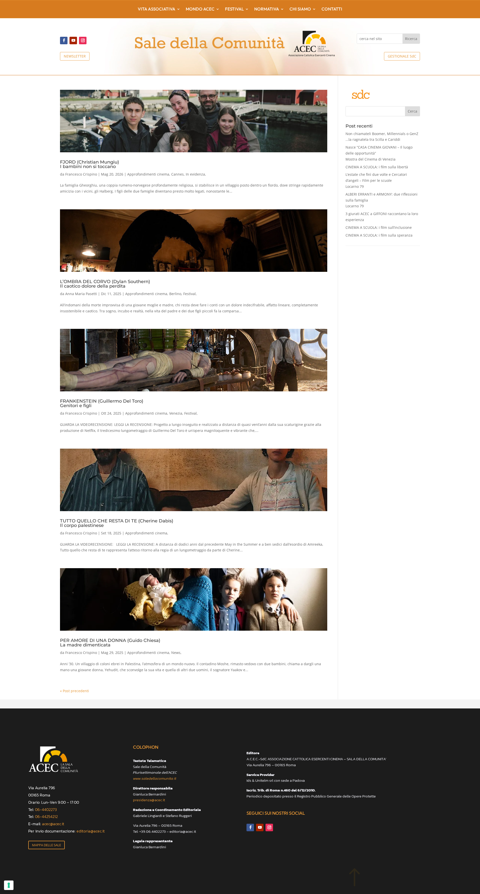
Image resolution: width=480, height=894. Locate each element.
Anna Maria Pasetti (81, 293)
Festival (234, 9)
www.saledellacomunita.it (154, 778)
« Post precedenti (74, 690)
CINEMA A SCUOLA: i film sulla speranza (379, 235)
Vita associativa (156, 9)
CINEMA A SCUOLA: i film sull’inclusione (379, 227)
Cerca (412, 111)
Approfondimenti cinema (148, 174)
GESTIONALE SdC (402, 56)
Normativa (266, 9)
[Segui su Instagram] (82, 40)
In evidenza (195, 174)
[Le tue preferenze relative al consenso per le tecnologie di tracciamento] (9, 885)
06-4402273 (46, 809)
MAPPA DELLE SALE (46, 845)
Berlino (175, 293)
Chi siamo (300, 9)
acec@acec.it (53, 824)
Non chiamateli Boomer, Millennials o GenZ (382, 136)
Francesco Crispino (81, 174)
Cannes (177, 174)
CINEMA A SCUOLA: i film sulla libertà (377, 167)
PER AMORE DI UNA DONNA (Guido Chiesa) (110, 642)
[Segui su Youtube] (73, 40)
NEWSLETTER (75, 56)
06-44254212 (46, 816)
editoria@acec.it (90, 831)
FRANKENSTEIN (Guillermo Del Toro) (101, 403)
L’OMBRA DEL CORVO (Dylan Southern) (105, 283)
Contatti (332, 9)
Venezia (175, 413)
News (175, 652)
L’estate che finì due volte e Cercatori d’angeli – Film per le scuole (376, 180)
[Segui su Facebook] (64, 40)
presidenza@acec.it (149, 800)
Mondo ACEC (200, 9)
